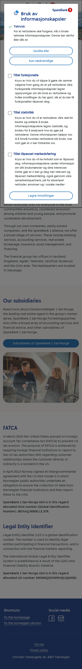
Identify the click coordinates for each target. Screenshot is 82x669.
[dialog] (41, 104)
